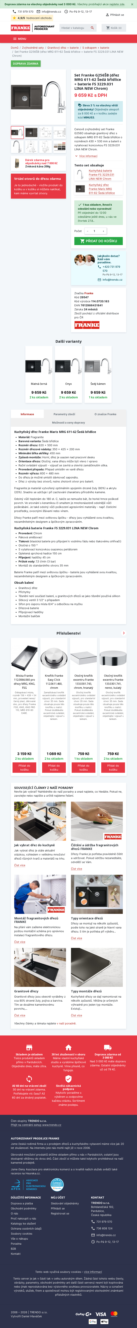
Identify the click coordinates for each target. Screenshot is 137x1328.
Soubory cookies (21, 1233)
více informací (93, 1271)
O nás (14, 1213)
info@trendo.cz (48, 12)
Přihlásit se (58, 1208)
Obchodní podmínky (23, 1208)
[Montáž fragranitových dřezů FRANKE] (40, 894)
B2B (13, 1248)
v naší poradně (66, 1023)
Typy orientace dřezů (87, 918)
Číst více (19, 865)
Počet (78, 231)
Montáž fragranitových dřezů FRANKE (36, 920)
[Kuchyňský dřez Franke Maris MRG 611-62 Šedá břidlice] (80, 188)
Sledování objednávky (65, 1203)
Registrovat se (60, 1213)
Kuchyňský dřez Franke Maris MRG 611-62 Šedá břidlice (102, 189)
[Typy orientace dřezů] (97, 894)
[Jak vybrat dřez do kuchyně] (40, 821)
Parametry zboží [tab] (64, 414)
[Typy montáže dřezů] (97, 967)
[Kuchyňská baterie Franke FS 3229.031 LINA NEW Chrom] (80, 174)
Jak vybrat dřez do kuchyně (34, 845)
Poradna (16, 1243)
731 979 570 (22, 12)
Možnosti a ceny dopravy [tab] (68, 422)
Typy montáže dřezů (86, 991)
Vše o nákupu (19, 1238)
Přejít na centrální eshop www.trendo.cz (36, 1125)
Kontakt (16, 1253)
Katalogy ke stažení (23, 1223)
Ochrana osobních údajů (26, 1228)
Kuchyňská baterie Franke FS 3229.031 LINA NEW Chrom (101, 174)
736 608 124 (104, 1228)
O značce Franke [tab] (105, 414)
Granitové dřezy (26, 991)
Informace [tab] (27, 414)
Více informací (88, 156)
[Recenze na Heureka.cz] (57, 1186)
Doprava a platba (22, 1203)
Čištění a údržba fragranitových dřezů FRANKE (94, 847)
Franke (88, 293)
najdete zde (116, 4)
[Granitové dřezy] (40, 967)
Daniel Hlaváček (32, 1316)
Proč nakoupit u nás (23, 1218)
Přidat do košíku (98, 241)
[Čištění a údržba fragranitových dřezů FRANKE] (97, 821)
